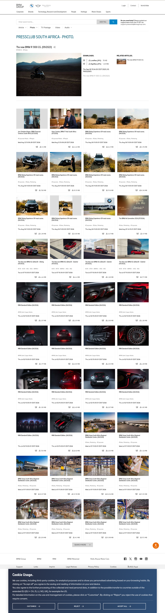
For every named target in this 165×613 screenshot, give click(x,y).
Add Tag (103, 22)
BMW (39, 559)
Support (19, 567)
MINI (54, 559)
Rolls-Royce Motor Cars (99, 559)
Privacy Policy (93, 567)
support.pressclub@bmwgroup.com (133, 24)
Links (36, 567)
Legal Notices (71, 567)
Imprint (52, 567)
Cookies (113, 567)
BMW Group (21, 559)
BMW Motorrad (73, 559)
